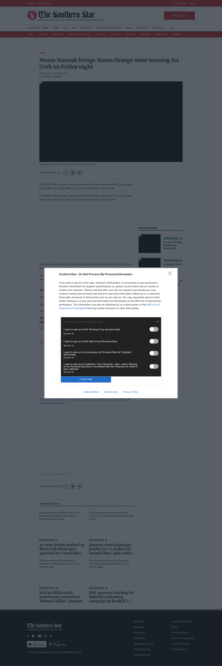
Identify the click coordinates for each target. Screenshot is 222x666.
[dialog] (111, 333)
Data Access (111, 391)
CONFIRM (86, 379)
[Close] (171, 274)
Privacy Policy (130, 391)
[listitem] (111, 321)
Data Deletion (91, 391)
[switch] (154, 329)
